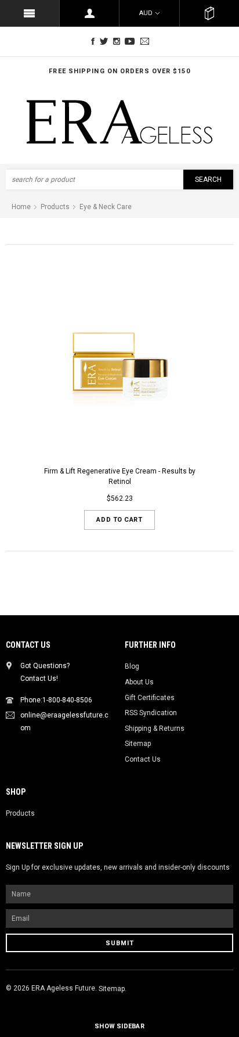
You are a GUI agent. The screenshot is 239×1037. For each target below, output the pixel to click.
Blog (132, 666)
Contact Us (143, 759)
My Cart (209, 13)
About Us (139, 682)
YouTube (132, 41)
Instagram (119, 41)
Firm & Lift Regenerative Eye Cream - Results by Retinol (119, 476)
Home (21, 207)
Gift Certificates (150, 698)
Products (20, 813)
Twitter (106, 41)
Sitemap (138, 744)
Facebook (93, 41)
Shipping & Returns (154, 728)
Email (146, 41)
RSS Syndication (151, 713)
